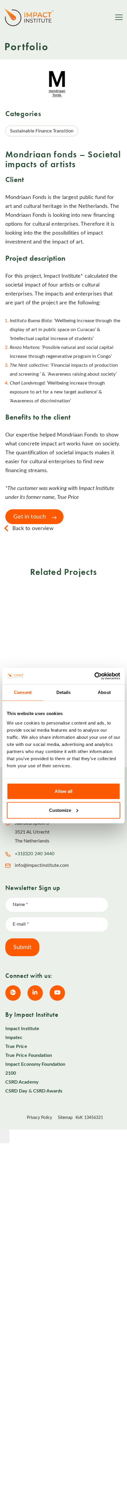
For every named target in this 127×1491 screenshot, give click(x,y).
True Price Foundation (28, 1055)
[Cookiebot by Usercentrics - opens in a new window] (94, 676)
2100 (10, 1073)
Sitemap (65, 1118)
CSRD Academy (21, 1082)
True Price (16, 1046)
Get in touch (29, 517)
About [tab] (104, 692)
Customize (60, 809)
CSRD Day (16, 1091)
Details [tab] (63, 692)
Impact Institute (22, 1028)
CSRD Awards (48, 1091)
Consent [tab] (23, 692)
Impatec (13, 1037)
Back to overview (32, 528)
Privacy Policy (39, 1118)
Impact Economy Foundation (35, 1064)
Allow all (63, 790)
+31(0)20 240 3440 (34, 853)
